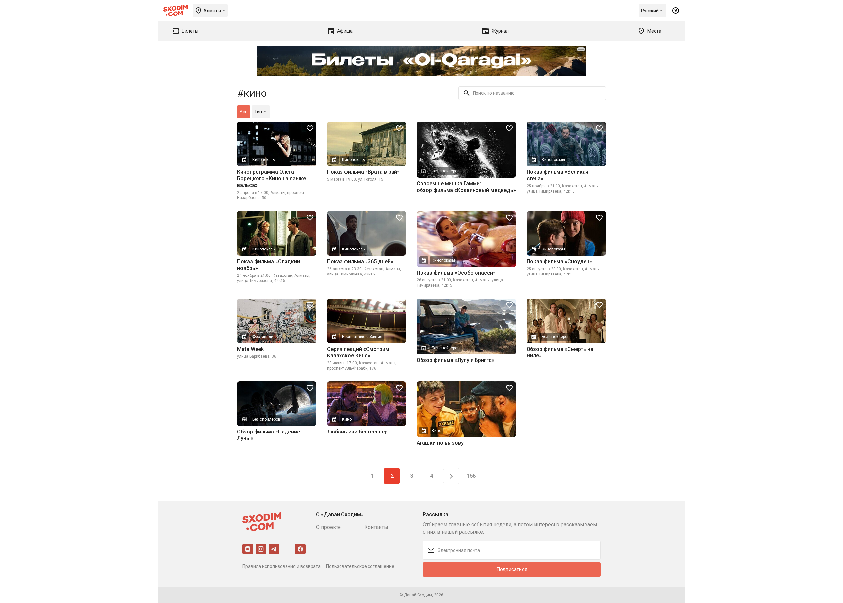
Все (244, 111)
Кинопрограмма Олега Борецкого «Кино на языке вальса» (271, 178)
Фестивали (262, 336)
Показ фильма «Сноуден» (559, 261)
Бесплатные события (362, 336)
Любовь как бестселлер (357, 432)
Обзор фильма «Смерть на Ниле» (560, 352)
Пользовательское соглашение (360, 566)
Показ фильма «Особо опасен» (456, 273)
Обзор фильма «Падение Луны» (268, 435)
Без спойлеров (446, 171)
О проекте (328, 527)
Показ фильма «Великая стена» (557, 175)
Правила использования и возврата (281, 566)
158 (471, 476)
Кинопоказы (264, 159)
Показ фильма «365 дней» (360, 261)
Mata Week (250, 349)
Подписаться (511, 569)
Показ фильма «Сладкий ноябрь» (268, 264)
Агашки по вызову (440, 443)
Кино (347, 419)
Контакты (376, 527)
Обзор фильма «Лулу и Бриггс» (455, 360)
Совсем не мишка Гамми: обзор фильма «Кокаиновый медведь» (466, 186)
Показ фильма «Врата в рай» (363, 172)
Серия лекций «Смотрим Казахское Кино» (358, 352)
